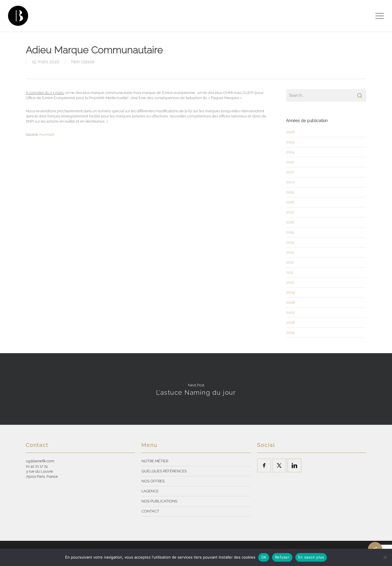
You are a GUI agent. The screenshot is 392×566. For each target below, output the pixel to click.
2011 (289, 272)
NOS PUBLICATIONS (159, 501)
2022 (290, 162)
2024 (290, 152)
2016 (290, 222)
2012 (290, 262)
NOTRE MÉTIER (154, 461)
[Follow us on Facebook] (264, 465)
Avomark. (47, 134)
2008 (290, 302)
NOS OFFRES (153, 481)
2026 (290, 132)
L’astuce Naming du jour (196, 389)
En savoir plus (311, 557)
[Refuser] (385, 557)
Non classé (82, 61)
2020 (290, 182)
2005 (290, 332)
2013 (290, 252)
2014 (290, 242)
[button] (379, 16)
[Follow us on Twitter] (279, 465)
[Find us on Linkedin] (294, 465)
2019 (290, 192)
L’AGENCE (150, 491)
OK (264, 557)
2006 (290, 322)
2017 (290, 212)
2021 (290, 172)
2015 (290, 232)
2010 (290, 282)
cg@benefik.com (40, 461)
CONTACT (150, 511)
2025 (290, 142)
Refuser (282, 557)
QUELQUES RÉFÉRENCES (164, 471)
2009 (290, 292)
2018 (290, 202)
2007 (290, 312)
